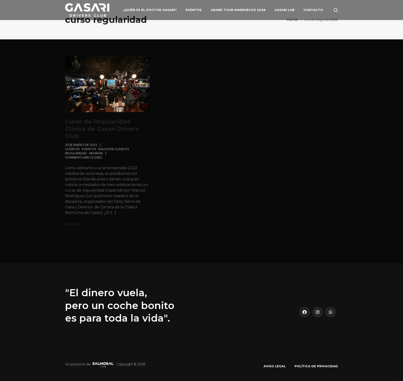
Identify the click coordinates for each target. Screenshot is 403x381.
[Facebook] (304, 312)
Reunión (96, 153)
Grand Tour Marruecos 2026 (238, 10)
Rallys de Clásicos (113, 149)
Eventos (194, 10)
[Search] (335, 10)
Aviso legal (275, 366)
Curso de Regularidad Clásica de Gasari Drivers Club (102, 128)
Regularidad (76, 153)
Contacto (313, 10)
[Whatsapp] (330, 312)
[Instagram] (317, 312)
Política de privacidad (316, 366)
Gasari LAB (284, 10)
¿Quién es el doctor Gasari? (150, 10)
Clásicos (72, 149)
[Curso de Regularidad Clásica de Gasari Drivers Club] (107, 84)
